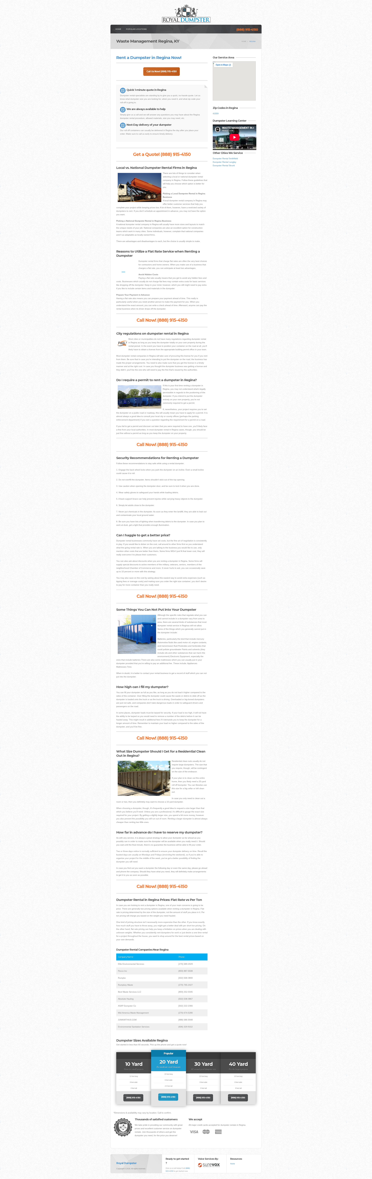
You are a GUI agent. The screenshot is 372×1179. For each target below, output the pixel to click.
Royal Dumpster (126, 1163)
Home (118, 29)
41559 (216, 113)
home (244, 41)
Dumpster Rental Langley (224, 162)
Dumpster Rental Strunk (224, 165)
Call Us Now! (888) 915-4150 (161, 71)
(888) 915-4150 (247, 30)
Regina (252, 41)
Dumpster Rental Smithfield (225, 158)
